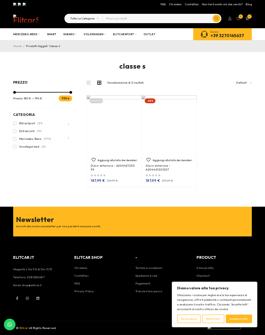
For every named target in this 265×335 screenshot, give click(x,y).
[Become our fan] (17, 298)
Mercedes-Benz (35, 139)
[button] (10, 324)
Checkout (203, 275)
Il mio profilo (205, 268)
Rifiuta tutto (213, 319)
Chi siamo (175, 4)
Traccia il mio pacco (148, 291)
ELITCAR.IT (23, 257)
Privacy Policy (84, 291)
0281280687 (36, 277)
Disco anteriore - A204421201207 (158, 167)
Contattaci (192, 4)
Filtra (65, 98)
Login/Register (230, 18)
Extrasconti (30, 131)
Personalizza (189, 319)
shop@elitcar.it (32, 285)
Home (17, 46)
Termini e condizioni (148, 268)
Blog (249, 4)
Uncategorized (32, 146)
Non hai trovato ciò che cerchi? (222, 4)
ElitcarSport (30, 123)
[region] (214, 304)
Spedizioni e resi (146, 275)
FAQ (163, 4)
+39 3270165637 (227, 35)
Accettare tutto (239, 319)
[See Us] (27, 298)
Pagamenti (142, 283)
